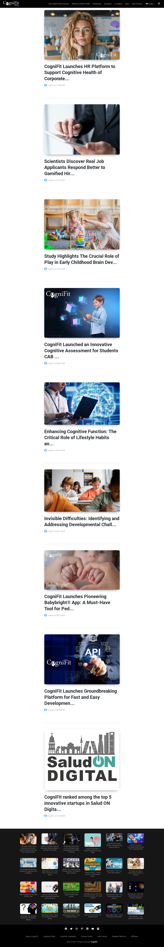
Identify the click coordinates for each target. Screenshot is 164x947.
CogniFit (51, 85)
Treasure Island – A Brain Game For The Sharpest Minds (93, 874)
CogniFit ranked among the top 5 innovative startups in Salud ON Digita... (78, 803)
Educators (108, 4)
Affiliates (134, 936)
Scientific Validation (68, 936)
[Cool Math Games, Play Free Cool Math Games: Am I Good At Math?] (93, 887)
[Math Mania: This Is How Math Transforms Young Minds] (50, 863)
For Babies (118, 4)
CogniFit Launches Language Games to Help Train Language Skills (136, 847)
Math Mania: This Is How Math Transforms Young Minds (50, 873)
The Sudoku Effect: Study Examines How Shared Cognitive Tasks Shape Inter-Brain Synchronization (28, 849)
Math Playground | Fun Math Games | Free (28, 895)
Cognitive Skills (49, 936)
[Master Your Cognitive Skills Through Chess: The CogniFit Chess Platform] (71, 862)
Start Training (137, 4)
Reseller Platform (119, 936)
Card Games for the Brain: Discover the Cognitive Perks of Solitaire (28, 871)
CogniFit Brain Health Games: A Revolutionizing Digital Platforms (114, 845)
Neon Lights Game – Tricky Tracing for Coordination (114, 916)
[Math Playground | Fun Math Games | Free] (28, 887)
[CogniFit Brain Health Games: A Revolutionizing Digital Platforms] (114, 837)
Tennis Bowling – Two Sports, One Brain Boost (135, 917)
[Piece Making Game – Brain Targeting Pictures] (71, 908)
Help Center (102, 936)
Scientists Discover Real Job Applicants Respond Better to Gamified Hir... (74, 167)
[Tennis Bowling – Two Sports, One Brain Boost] (136, 909)
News (127, 4)
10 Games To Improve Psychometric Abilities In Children (135, 873)
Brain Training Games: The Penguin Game (92, 916)
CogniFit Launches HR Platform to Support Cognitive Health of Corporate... (79, 72)
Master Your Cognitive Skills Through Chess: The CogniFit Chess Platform (71, 871)
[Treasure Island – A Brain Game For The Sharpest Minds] (93, 864)
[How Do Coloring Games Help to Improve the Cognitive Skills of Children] (50, 887)
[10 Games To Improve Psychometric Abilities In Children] (136, 863)
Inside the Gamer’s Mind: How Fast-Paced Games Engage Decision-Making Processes (71, 849)
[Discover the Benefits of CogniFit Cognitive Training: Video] (93, 840)
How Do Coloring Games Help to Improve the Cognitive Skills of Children (50, 896)
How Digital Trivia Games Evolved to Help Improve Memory (28, 918)
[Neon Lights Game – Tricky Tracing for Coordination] (114, 908)
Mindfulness (97, 4)
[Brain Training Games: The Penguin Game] (93, 908)
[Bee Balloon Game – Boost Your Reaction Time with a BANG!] (50, 908)
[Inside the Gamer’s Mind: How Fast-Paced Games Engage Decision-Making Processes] (71, 838)
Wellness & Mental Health (81, 4)
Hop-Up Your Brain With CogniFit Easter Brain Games (71, 894)
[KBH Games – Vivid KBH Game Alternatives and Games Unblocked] (136, 887)
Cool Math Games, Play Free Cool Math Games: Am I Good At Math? (93, 896)
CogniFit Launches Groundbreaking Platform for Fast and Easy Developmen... (80, 697)
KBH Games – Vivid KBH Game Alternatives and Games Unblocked (135, 896)
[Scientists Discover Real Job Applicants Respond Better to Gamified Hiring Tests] (50, 838)
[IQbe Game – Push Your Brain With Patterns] (114, 863)
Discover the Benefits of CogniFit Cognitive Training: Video (92, 850)
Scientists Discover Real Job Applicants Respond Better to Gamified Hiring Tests (50, 848)
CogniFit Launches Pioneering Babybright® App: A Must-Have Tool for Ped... (77, 602)
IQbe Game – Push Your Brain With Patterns (114, 872)
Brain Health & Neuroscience (59, 4)
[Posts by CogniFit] (46, 85)
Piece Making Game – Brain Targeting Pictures (71, 916)
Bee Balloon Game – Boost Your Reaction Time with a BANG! (50, 917)
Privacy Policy (86, 936)
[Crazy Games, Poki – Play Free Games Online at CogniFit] (114, 887)
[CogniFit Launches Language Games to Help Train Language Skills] (136, 838)
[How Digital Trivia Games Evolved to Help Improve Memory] (28, 909)
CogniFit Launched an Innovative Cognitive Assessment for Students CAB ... (81, 350)
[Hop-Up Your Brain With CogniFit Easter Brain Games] (71, 886)
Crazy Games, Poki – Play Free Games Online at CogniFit (114, 896)
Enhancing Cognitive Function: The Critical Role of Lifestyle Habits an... (80, 437)
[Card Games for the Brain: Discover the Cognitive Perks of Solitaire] (28, 862)
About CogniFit (32, 936)
